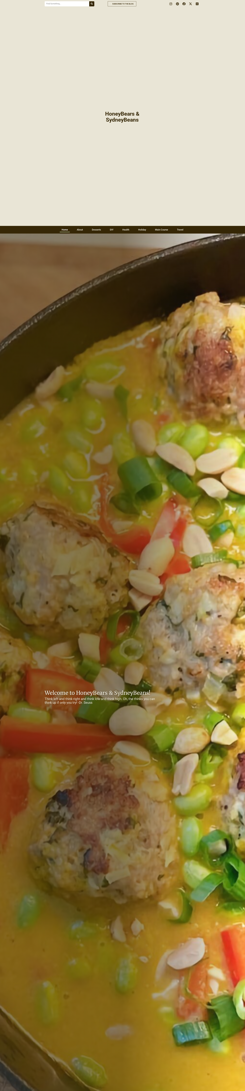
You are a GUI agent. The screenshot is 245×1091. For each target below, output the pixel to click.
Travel (180, 229)
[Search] (91, 3)
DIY (111, 229)
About (80, 229)
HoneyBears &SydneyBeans (122, 117)
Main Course (161, 229)
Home (65, 229)
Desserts (96, 229)
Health (125, 229)
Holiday (142, 229)
